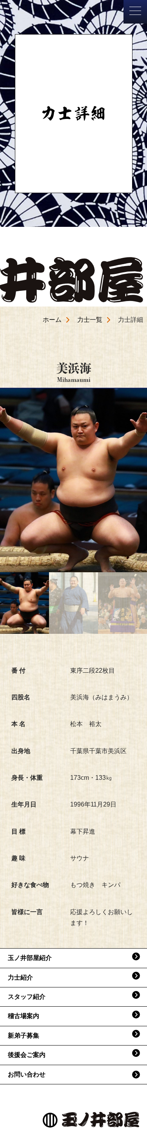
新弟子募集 (23, 1035)
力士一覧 (89, 319)
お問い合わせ (26, 1074)
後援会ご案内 (26, 1054)
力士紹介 (20, 977)
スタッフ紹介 (26, 996)
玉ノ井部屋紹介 (30, 957)
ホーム (52, 319)
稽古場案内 (23, 1016)
